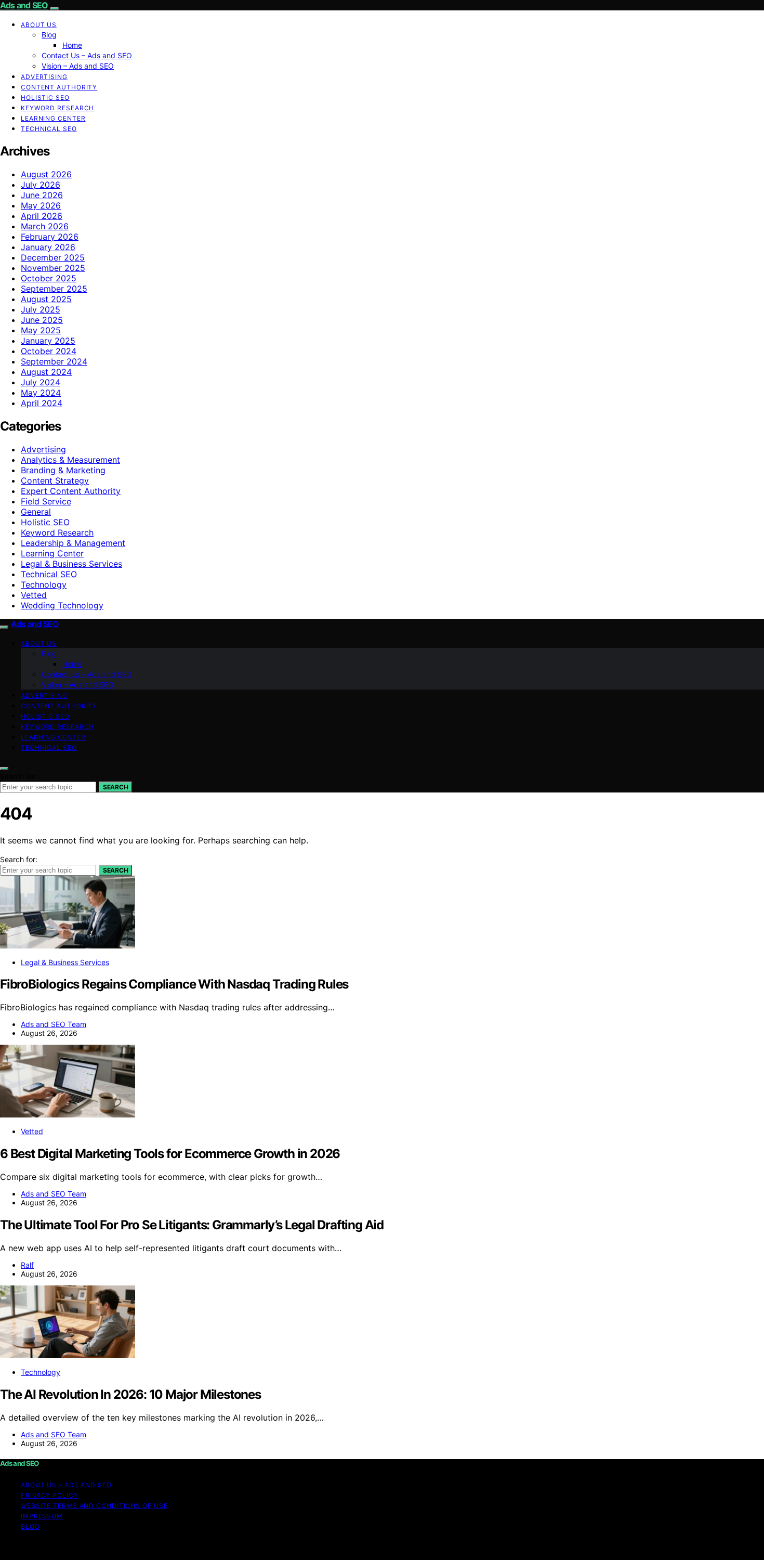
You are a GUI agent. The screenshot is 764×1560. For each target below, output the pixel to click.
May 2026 (41, 205)
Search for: (18, 776)
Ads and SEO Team (53, 1024)
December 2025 (53, 257)
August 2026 (46, 174)
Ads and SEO (24, 5)
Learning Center (53, 118)
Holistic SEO (45, 97)
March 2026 (45, 226)
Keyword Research (57, 108)
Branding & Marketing (63, 470)
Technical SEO (49, 129)
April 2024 (41, 403)
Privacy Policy (49, 1495)
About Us (39, 25)
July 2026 (40, 184)
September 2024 (54, 361)
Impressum (42, 1516)
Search (115, 787)
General (36, 511)
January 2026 (48, 247)
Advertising (44, 77)
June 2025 (42, 320)
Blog (49, 34)
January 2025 (48, 340)
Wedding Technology (62, 605)
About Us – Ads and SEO (66, 1485)
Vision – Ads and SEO (78, 65)
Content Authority (59, 87)
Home (72, 45)
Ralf (27, 1264)
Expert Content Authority (71, 491)
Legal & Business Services (71, 563)
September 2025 (54, 288)
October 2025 (48, 278)
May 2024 (41, 392)
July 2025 (40, 309)
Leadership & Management (73, 543)
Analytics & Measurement (70, 459)
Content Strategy (55, 480)
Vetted (34, 595)
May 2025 (41, 330)
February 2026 (49, 236)
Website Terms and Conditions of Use (94, 1506)
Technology (44, 584)
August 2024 (46, 372)
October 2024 (48, 351)
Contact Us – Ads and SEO (87, 55)
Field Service (46, 501)
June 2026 (42, 195)
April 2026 (41, 216)
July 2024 (40, 382)
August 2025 (46, 299)
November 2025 (53, 268)
